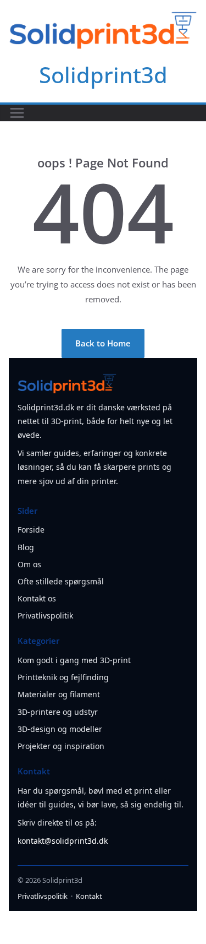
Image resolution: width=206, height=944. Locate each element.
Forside (31, 529)
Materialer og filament (59, 694)
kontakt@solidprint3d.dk (63, 841)
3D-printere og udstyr (58, 712)
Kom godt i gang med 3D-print (74, 660)
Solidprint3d (103, 74)
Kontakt (89, 896)
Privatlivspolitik (45, 615)
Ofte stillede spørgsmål (61, 581)
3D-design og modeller (60, 729)
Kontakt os (37, 598)
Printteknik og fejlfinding (63, 677)
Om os (29, 564)
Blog (26, 547)
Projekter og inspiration (61, 746)
